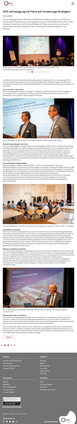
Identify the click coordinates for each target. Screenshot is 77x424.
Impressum (6, 414)
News (42, 382)
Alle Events (43, 387)
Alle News (9, 337)
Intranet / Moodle (9, 392)
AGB (20, 414)
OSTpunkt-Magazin (46, 384)
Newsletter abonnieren (47, 390)
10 (49, 72)
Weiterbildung (44, 366)
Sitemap (25, 414)
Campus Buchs (8, 363)
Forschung (43, 368)
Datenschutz (13, 414)
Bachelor (43, 361)
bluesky (5, 345)
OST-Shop (43, 373)
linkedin (8, 345)
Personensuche (8, 390)
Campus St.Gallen (9, 368)
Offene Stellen (44, 371)
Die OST (5, 382)
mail (14, 345)
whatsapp (11, 345)
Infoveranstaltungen (10, 387)
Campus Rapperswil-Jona (11, 366)
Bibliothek (6, 384)
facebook (2, 345)
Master (42, 363)
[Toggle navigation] (72, 4)
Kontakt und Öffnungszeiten (12, 361)
